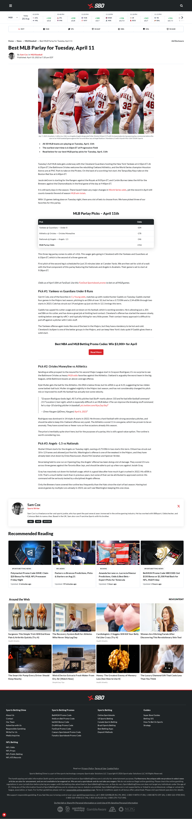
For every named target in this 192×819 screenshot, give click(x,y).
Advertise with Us (14, 725)
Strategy (147, 725)
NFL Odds (10, 747)
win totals (80, 193)
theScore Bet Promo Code (63, 718)
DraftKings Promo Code (62, 725)
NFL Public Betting (14, 754)
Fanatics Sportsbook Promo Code (66, 735)
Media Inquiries (13, 735)
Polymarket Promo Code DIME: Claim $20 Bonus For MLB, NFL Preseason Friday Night (29, 576)
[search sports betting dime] (181, 5)
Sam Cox (24, 54)
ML (72, 193)
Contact (9, 718)
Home (11, 41)
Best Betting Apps (105, 728)
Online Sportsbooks (106, 715)
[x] (178, 506)
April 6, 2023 (80, 411)
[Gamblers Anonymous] (112, 809)
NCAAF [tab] (97, 29)
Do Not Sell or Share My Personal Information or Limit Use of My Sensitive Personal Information (96, 803)
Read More (96, 352)
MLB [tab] (47, 29)
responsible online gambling (78, 790)
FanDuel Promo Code (61, 728)
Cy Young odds (78, 296)
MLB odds (73, 375)
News (19, 41)
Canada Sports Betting (107, 722)
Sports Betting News (21, 569)
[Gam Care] (67, 809)
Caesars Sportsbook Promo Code (66, 732)
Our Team (10, 722)
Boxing (103, 569)
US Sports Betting (105, 718)
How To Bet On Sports (153, 722)
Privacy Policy (88, 768)
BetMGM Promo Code (61, 715)
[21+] (60, 809)
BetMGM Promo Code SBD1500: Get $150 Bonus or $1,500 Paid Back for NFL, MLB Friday (161, 576)
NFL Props (10, 750)
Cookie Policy (113, 768)
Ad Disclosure (177, 41)
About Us (10, 715)
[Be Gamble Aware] (96, 809)
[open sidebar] (10, 5)
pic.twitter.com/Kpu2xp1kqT (94, 405)
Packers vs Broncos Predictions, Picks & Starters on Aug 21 (74, 575)
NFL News (60, 569)
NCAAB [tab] (172, 29)
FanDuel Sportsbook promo (92, 282)
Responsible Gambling (15, 728)
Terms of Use (100, 768)
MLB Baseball (31, 41)
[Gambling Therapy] (78, 809)
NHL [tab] (147, 29)
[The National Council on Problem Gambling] (127, 809)
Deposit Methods (105, 732)
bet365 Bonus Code (60, 722)
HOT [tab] (22, 29)
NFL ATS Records (13, 757)
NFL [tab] (72, 29)
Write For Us (11, 732)
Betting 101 (149, 718)
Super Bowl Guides (152, 715)
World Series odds (117, 189)
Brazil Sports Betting (107, 725)
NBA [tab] (122, 29)
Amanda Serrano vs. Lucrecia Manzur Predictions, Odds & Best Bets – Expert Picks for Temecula (117, 576)
